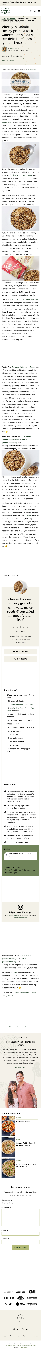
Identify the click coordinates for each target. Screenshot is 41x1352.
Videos (18, 1336)
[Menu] (39, 11)
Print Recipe (22, 651)
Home (4, 19)
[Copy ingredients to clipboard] (17, 690)
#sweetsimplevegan (20, 917)
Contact (36, 1336)
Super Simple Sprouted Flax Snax (25, 300)
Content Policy (17, 1345)
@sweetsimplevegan (13, 915)
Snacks (28, 1027)
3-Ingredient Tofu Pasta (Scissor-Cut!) (26, 1165)
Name (5, 1230)
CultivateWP (23, 1347)
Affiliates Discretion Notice (29, 1345)
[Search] (35, 11)
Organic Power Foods (21, 992)
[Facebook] (22, 1329)
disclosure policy (32, 69)
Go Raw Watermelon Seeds (22, 705)
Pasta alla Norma (23, 1122)
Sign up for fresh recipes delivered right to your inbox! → (19, 3)
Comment (6, 1208)
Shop (29, 1336)
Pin (13, 56)
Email (5, 1239)
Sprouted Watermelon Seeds (23, 367)
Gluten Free (11, 19)
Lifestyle (12, 1336)
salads (4, 122)
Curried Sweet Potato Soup (21, 175)
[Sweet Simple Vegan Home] (5, 11)
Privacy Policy (8, 1345)
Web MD (10, 995)
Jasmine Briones (14, 48)
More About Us (19, 1068)
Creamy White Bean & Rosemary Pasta (25, 1144)
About (24, 1336)
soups (10, 122)
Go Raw (14, 972)
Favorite (6, 56)
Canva (28, 515)
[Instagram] (14, 1329)
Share (20, 56)
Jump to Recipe (8, 60)
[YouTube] (18, 1329)
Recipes (5, 1336)
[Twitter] (27, 1329)
